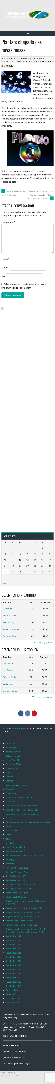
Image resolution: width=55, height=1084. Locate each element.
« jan (5, 583)
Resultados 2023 (13, 982)
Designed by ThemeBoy (11, 1075)
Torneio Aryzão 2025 (15, 998)
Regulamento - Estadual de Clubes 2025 (24, 908)
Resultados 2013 (13, 940)
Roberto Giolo (9, 615)
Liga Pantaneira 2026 (15, 851)
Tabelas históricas (14, 990)
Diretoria (10, 789)
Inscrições (10, 843)
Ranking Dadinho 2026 (16, 880)
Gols (32, 602)
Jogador (7, 602)
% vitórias (45, 602)
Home (5, 728)
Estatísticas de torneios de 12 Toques (23, 809)
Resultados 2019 (13, 965)
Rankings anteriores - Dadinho (19, 888)
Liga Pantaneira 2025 (15, 847)
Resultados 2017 (13, 957)
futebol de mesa (35, 61)
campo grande (8, 58)
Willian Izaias (9, 608)
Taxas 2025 (11, 994)
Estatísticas (11, 801)
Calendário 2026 (13, 764)
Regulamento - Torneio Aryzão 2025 (22, 920)
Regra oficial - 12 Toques (17, 892)
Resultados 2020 (13, 969)
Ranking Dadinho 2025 (16, 876)
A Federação (11, 747)
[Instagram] (27, 713)
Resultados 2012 (13, 936)
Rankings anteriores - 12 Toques (20, 884)
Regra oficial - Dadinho (16, 897)
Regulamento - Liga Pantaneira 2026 (22, 916)
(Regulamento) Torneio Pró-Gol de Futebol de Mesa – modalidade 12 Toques (41, 195)
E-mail (5, 267)
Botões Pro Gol (13, 756)
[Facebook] (20, 713)
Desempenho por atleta (16, 785)
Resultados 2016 (13, 952)
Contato (9, 776)
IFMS (8, 838)
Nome (5, 258)
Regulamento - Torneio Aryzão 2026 (22, 924)
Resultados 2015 (13, 948)
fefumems (7, 61)
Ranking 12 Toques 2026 (17, 872)
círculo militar (22, 58)
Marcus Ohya (9, 622)
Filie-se (9, 818)
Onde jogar (11, 859)
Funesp (9, 826)
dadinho (31, 58)
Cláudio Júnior (9, 663)
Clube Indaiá (11, 768)
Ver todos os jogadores (43, 642)
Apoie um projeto (13, 751)
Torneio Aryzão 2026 (15, 1002)
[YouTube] (34, 713)
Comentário (8, 221)
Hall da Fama (11, 830)
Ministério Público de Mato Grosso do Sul (24, 855)
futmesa (47, 61)
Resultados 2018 (13, 961)
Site (3, 276)
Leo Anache (8, 670)
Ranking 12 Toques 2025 (17, 867)
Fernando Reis (9, 636)
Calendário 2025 (13, 760)
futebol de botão (19, 61)
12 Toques (10, 743)
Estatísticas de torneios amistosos (21, 805)
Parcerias (10, 863)
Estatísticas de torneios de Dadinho (22, 814)
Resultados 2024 (13, 986)
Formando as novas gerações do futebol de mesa (28, 822)
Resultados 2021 (13, 973)
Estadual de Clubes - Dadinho (19, 797)
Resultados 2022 (13, 977)
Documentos (11, 793)
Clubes (9, 772)
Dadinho (9, 780)
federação (40, 58)
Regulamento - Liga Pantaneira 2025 (22, 912)
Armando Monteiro (11, 629)
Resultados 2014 (13, 944)
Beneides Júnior (10, 691)
